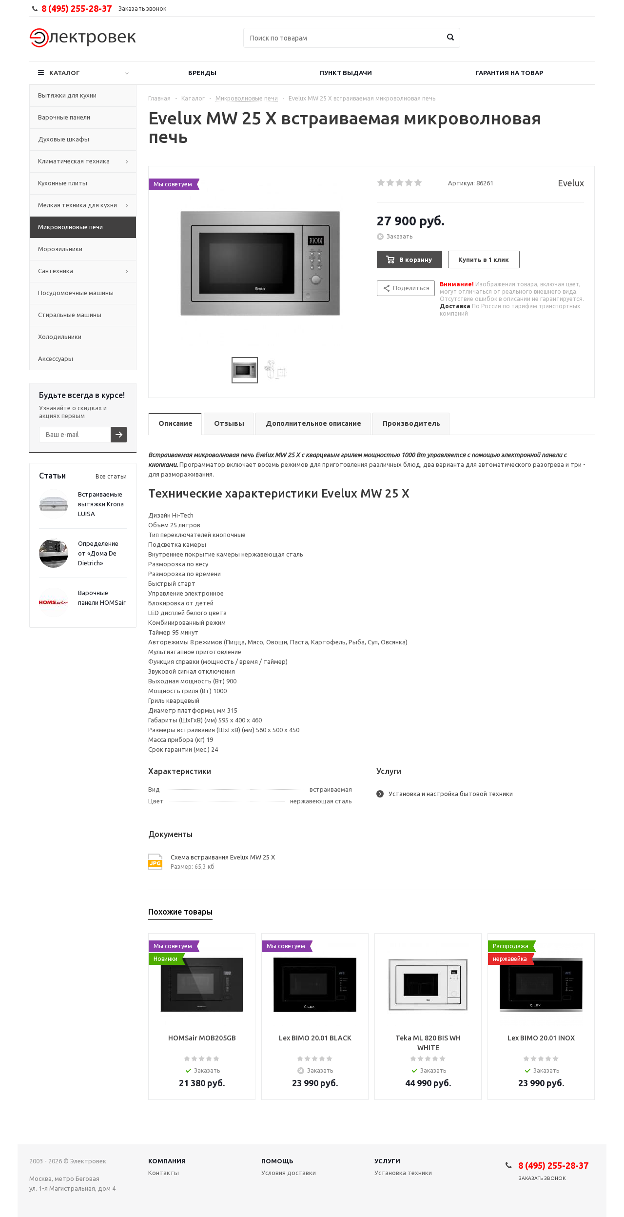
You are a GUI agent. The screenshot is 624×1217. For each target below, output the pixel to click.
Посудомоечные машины (76, 292)
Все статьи (111, 476)
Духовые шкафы (63, 139)
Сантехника (55, 270)
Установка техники (403, 1172)
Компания (167, 1160)
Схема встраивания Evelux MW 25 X (223, 857)
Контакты (163, 1172)
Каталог (64, 72)
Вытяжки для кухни (67, 95)
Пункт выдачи (346, 72)
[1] (381, 183)
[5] (418, 183)
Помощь (277, 1160)
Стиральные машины (69, 314)
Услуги (387, 1160)
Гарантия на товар (509, 72)
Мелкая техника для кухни (77, 204)
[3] (400, 183)
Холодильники (59, 336)
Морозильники (60, 248)
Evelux (571, 183)
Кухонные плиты (62, 183)
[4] (409, 183)
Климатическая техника (74, 161)
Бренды (202, 72)
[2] (390, 183)
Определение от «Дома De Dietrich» (98, 553)
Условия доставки (288, 1172)
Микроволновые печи (70, 226)
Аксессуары (55, 358)
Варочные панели (64, 117)
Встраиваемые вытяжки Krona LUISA (101, 504)
